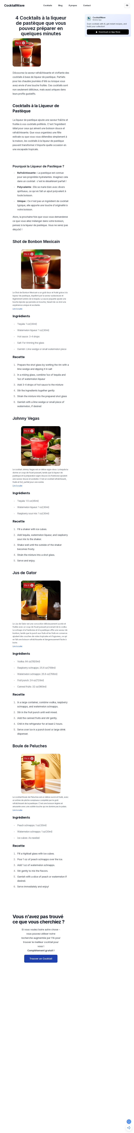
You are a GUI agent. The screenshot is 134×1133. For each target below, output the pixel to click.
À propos (73, 5)
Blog (60, 5)
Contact (87, 5)
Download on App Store (109, 32)
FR (127, 5)
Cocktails (47, 5)
